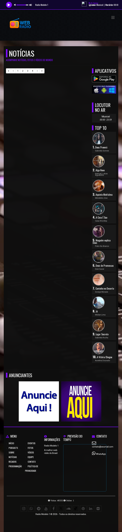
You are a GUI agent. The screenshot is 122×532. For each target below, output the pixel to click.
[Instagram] (24, 508)
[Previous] (13, 70)
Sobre (11, 452)
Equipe (31, 457)
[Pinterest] (83, 508)
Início (11, 443)
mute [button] (15, 5)
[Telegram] (39, 508)
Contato (32, 461)
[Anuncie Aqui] (39, 396)
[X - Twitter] (61, 508)
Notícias (13, 457)
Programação (15, 466)
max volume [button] (30, 5)
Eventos (31, 443)
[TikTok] (76, 508)
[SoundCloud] (68, 508)
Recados (13, 461)
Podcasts (13, 447)
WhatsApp (101, 454)
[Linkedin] (91, 508)
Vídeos (31, 452)
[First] (8, 70)
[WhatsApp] (31, 508)
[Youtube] (46, 508)
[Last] (41, 70)
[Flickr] (98, 508)
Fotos (30, 447)
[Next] (37, 70)
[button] (113, 18)
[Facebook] (53, 508)
